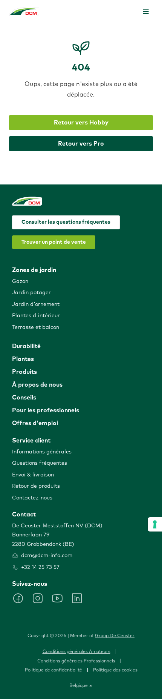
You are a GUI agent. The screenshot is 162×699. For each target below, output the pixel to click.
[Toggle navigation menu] (146, 11)
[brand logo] (24, 11)
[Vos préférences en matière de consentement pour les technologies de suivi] (155, 524)
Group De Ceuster (114, 636)
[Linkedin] (76, 598)
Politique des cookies (115, 670)
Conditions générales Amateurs (76, 652)
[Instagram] (37, 598)
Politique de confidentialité (53, 670)
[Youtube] (57, 598)
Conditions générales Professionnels (76, 661)
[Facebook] (18, 598)
